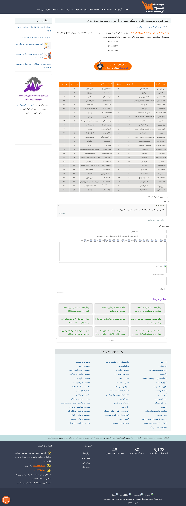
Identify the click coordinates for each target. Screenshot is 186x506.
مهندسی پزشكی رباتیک (80, 415)
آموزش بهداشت (160, 399)
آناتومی (164, 407)
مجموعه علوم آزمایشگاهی (79, 374)
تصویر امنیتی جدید (159, 274)
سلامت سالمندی (122, 370)
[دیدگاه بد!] (64, 205)
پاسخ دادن (61, 213)
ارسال (162, 289)
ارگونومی (163, 374)
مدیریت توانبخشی (83, 395)
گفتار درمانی (124, 419)
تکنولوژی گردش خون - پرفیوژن (154, 423)
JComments (60, 292)
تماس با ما (86, 458)
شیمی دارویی (123, 378)
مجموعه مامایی (84, 366)
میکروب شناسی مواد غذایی (79, 423)
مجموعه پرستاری (83, 362)
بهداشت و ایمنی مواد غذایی (156, 411)
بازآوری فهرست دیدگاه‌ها (155, 220)
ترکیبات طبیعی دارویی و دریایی (154, 419)
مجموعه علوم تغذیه (82, 378)
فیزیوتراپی (124, 399)
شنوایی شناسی (122, 382)
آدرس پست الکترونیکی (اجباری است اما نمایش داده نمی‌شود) (117, 236)
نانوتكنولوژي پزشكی (120, 423)
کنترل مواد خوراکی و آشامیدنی (116, 415)
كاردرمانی (125, 407)
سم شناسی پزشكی (121, 374)
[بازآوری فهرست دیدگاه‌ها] (162, 201)
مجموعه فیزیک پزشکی (81, 382)
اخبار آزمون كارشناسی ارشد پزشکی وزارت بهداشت (149, 27)
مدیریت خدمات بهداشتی (80, 399)
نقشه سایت (85, 467)
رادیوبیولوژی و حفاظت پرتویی (117, 362)
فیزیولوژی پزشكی (121, 403)
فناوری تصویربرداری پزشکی (117, 395)
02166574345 (39, 465)
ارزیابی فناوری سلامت (158, 370)
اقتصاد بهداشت (161, 390)
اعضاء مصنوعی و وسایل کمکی (154, 378)
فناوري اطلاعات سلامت (119, 390)
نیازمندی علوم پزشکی (25, 105)
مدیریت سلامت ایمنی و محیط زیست (75, 403)
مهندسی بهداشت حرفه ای (79, 407)
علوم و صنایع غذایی (121, 386)
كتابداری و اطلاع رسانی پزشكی (116, 411)
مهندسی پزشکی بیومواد (80, 419)
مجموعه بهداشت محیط (80, 386)
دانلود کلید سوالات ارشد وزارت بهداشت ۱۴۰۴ (34, 37)
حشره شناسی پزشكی (158, 427)
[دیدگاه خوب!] (67, 205)
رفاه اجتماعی (123, 366)
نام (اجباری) (134, 231)
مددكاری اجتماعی (83, 390)
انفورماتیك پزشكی (159, 386)
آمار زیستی (162, 395)
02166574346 (39, 470)
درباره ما (86, 453)
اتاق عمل (163, 362)
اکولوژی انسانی (161, 382)
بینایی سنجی (162, 415)
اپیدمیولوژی (162, 366)
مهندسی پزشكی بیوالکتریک (79, 411)
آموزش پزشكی (161, 403)
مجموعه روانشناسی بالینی (79, 370)
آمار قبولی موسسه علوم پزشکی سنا (29, 44)
